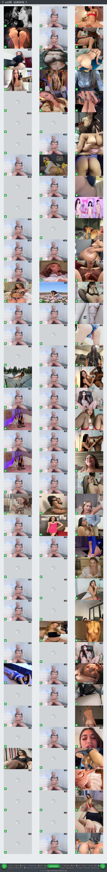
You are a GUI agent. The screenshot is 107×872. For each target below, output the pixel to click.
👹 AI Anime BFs (70, 867)
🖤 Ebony (10, 865)
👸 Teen (46, 865)
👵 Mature (40, 865)
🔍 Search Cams (95, 867)
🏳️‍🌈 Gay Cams (11, 867)
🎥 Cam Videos (79, 867)
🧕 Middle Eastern (32, 865)
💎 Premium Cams (28, 867)
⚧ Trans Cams (19, 867)
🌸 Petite (78, 865)
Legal (66, 870)
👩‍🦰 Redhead (66, 865)
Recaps (55, 870)
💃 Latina (16, 865)
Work (52, 870)
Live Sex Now (53, 866)
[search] (102, 866)
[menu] (4, 866)
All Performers (61, 870)
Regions (48, 870)
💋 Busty (84, 865)
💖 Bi (95, 865)
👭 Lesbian (90, 865)
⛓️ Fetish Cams (38, 867)
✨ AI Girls (45, 867)
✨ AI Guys (62, 867)
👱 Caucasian (23, 865)
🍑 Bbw (72, 865)
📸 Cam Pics (87, 867)
